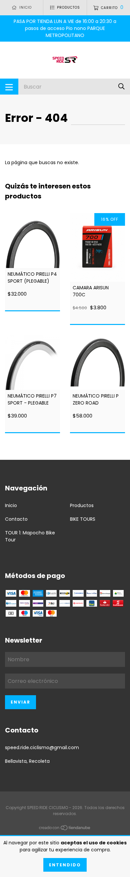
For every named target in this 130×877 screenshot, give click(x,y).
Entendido (65, 865)
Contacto (16, 519)
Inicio (11, 505)
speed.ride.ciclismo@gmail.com (42, 747)
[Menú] (9, 87)
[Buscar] (121, 86)
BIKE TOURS (82, 519)
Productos (82, 505)
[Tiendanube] (65, 829)
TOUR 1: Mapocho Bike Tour (30, 536)
